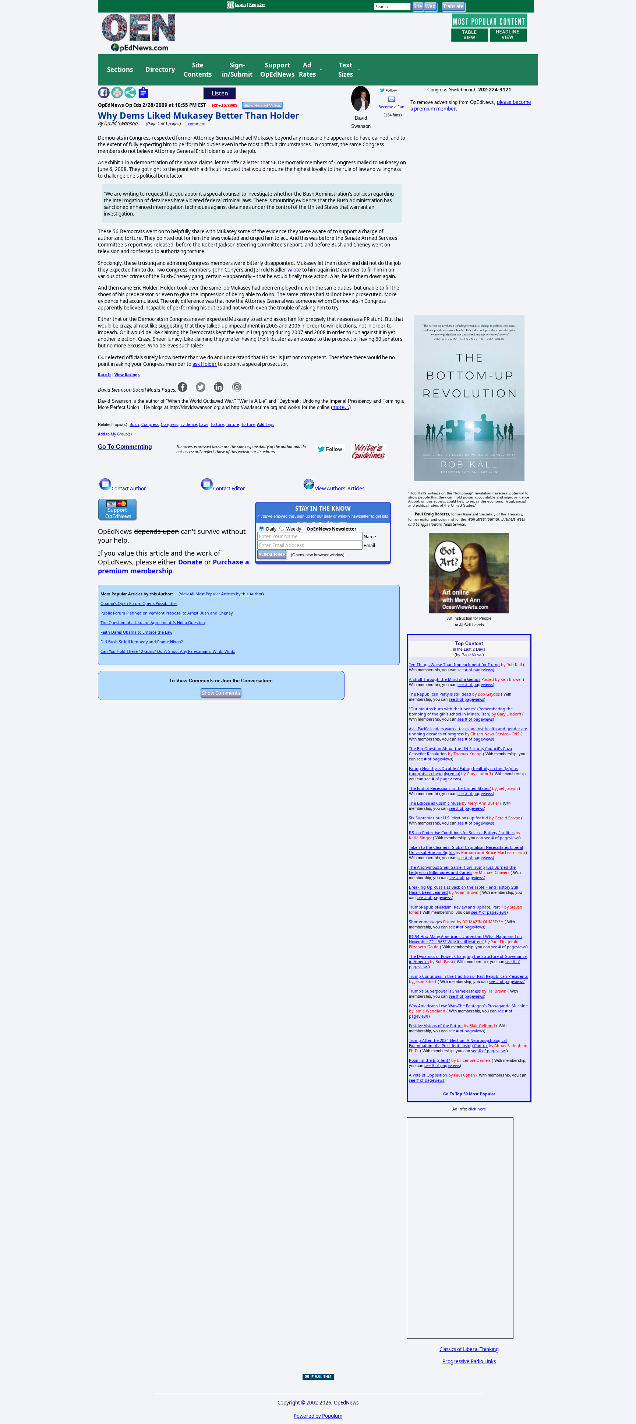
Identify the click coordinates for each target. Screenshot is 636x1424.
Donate (190, 561)
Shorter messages (425, 921)
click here (477, 1109)
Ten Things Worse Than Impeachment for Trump (454, 664)
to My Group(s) (115, 434)
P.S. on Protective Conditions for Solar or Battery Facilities (462, 832)
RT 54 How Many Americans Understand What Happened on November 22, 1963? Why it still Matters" (465, 939)
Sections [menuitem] (120, 69)
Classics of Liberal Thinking (469, 1349)
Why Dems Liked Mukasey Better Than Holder (198, 115)
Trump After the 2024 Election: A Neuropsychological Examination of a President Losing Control (458, 1043)
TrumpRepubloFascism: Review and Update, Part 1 (456, 907)
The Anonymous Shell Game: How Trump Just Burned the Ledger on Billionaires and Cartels (462, 870)
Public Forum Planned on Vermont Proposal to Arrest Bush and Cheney (166, 613)
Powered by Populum (318, 1416)
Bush (134, 424)
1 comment (195, 123)
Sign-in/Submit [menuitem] (236, 70)
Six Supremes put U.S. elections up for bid (448, 818)
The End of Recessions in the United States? (450, 788)
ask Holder (204, 364)
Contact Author (129, 488)
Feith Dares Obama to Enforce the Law (136, 632)
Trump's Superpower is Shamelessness (445, 991)
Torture (217, 424)
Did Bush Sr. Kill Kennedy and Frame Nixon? (141, 641)
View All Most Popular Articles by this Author (221, 593)
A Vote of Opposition (428, 1075)
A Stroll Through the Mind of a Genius (444, 679)
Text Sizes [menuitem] (345, 70)
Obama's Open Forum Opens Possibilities (138, 603)
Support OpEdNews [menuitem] (274, 70)
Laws (203, 424)
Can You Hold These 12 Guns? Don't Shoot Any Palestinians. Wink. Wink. (167, 651)
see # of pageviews (475, 669)
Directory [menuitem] (159, 69)
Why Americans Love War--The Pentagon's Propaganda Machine (468, 1005)
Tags (265, 424)
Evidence (188, 424)
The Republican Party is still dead (440, 694)
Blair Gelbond (482, 1025)
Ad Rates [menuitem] (307, 70)
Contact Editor (229, 488)
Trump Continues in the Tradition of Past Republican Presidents (468, 976)
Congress (150, 424)
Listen (220, 93)
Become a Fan (391, 106)
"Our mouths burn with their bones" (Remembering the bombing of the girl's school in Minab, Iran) (461, 711)
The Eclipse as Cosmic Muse (435, 803)
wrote (294, 269)
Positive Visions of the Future (436, 1025)
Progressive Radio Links (469, 1361)
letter (253, 162)
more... (340, 407)
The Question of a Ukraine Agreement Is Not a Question (152, 622)
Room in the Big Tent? (429, 1060)
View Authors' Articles (339, 488)
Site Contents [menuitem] (198, 70)
